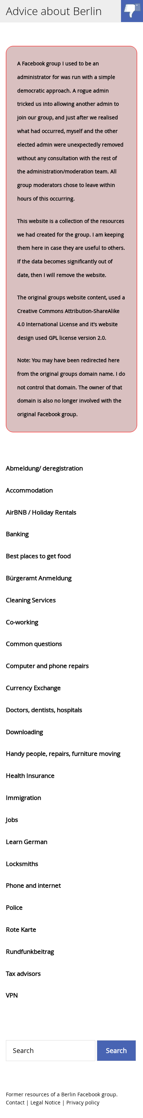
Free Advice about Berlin (132, 11)
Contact (15, 1102)
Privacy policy (82, 1102)
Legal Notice (45, 1102)
